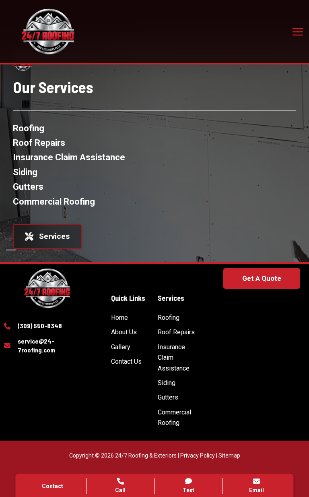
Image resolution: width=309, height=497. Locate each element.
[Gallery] (120, 347)
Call (120, 490)
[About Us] (124, 332)
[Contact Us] (126, 361)
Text (188, 490)
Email (256, 490)
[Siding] (25, 172)
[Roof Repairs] (39, 143)
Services (54, 236)
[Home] (119, 318)
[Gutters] (28, 187)
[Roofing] (28, 128)
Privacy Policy (197, 455)
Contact (52, 486)
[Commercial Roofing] (54, 202)
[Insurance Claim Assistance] (69, 157)
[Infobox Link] (47, 327)
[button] (261, 278)
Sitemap (229, 455)
